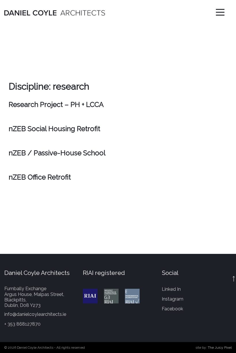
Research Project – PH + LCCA (56, 104)
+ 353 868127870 (22, 324)
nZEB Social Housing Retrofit (54, 128)
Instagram (172, 299)
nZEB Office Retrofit (40, 177)
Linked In (171, 289)
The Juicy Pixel (220, 348)
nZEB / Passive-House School (57, 153)
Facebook (172, 309)
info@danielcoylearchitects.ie (35, 314)
